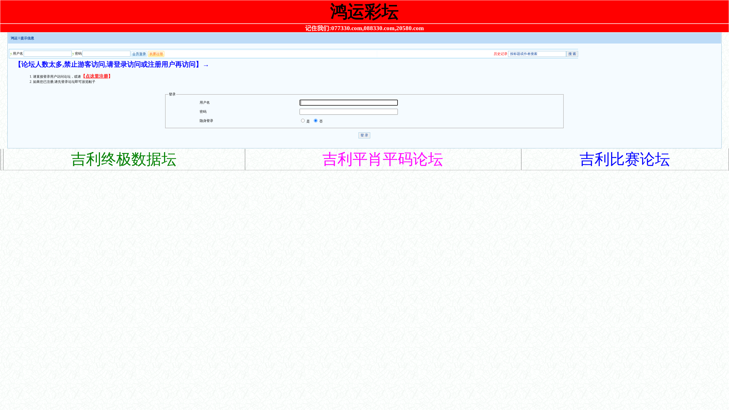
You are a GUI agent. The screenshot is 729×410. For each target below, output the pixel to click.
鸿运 (14, 38)
